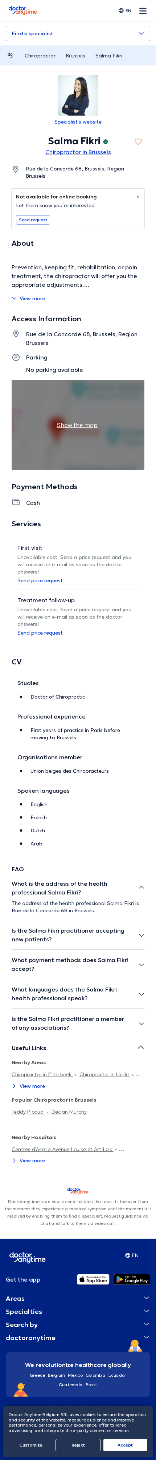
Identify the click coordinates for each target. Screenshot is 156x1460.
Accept (125, 1445)
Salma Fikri (108, 55)
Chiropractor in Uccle (104, 1074)
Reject (78, 1445)
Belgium (56, 1375)
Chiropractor (40, 55)
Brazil (92, 1384)
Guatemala (71, 1384)
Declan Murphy (69, 1112)
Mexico (75, 1375)
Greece (37, 1375)
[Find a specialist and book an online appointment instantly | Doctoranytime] (10, 55)
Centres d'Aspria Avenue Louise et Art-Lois (63, 1149)
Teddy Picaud (28, 1112)
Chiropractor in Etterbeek (42, 1074)
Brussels (75, 55)
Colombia (96, 1375)
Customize (30, 1445)
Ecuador (117, 1375)
